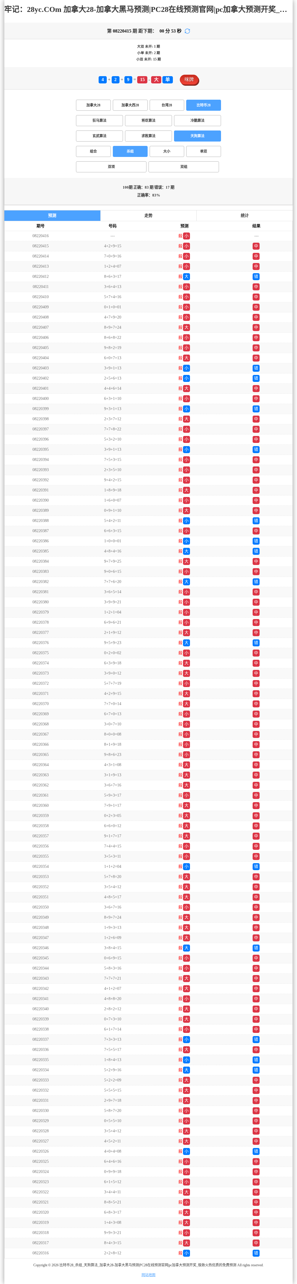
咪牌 (189, 79)
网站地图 (148, 1275)
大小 (166, 151)
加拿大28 (93, 105)
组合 (93, 151)
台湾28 (167, 105)
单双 (203, 151)
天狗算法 (197, 136)
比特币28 (204, 105)
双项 (111, 167)
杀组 (130, 151)
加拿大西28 (130, 105)
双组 (183, 167)
